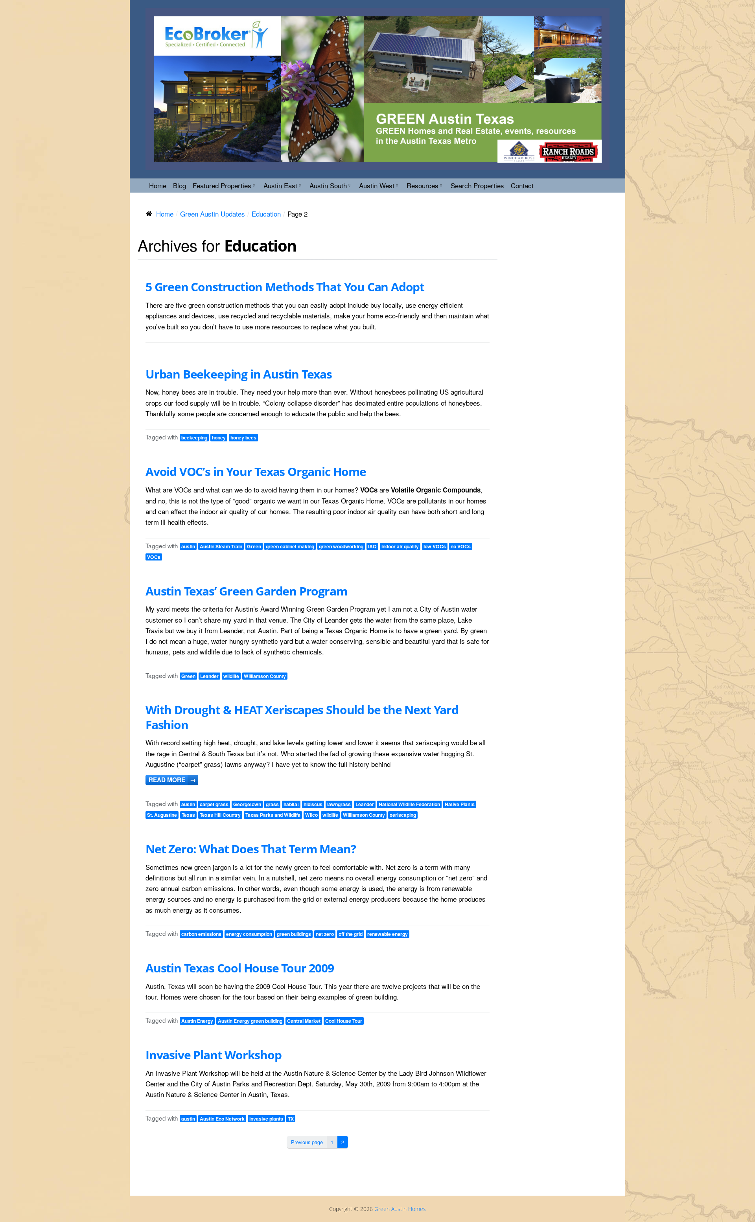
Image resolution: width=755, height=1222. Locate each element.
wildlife (231, 676)
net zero (325, 933)
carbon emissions (201, 933)
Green (254, 546)
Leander (209, 676)
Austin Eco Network (222, 1118)
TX (291, 1118)
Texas (188, 814)
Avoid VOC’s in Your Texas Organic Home (255, 471)
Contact (522, 185)
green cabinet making (290, 546)
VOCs (153, 556)
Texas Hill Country (220, 814)
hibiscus (313, 804)
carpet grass (214, 804)
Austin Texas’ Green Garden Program (246, 591)
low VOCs (435, 546)
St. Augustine (162, 814)
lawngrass (339, 804)
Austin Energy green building (250, 1020)
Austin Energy (197, 1020)
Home (157, 185)
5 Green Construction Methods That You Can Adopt (284, 287)
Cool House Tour (343, 1020)
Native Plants (460, 804)
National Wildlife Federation (409, 804)
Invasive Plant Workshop (213, 1055)
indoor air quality (400, 546)
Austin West (376, 185)
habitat (291, 804)
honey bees (243, 437)
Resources (422, 185)
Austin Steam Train (221, 546)
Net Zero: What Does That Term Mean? (250, 849)
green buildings (294, 933)
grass (272, 804)
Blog (179, 185)
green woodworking (341, 546)
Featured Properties (222, 185)
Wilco (311, 814)
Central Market (303, 1020)
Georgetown (247, 804)
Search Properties (477, 185)
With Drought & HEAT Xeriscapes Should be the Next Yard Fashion (302, 717)
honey (219, 437)
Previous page (307, 1142)
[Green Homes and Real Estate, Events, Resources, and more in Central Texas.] (377, 89)
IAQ (372, 546)
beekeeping (194, 437)
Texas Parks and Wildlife (272, 814)
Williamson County (265, 676)
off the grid (351, 933)
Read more (172, 779)
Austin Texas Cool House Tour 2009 (239, 968)
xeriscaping (403, 814)
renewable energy (387, 933)
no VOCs (461, 546)
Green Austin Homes (400, 1209)
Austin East (280, 185)
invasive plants (266, 1118)
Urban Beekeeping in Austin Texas (238, 374)
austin (188, 546)
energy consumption (249, 933)
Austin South (328, 185)
